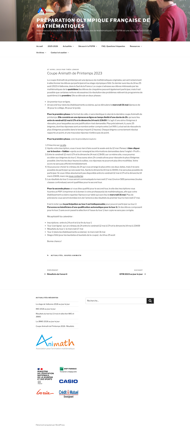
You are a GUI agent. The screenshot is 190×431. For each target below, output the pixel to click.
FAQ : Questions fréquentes (113, 46)
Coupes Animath (72, 255)
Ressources (135, 46)
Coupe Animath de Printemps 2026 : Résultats (55, 326)
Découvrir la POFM (86, 46)
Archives (40, 52)
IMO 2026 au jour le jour (46, 309)
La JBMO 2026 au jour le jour (48, 321)
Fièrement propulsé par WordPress (50, 425)
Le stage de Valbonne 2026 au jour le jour (53, 304)
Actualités (67, 46)
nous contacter (76, 176)
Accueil (39, 46)
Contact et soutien (59, 52)
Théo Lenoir (72, 69)
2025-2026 (53, 46)
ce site (63, 145)
